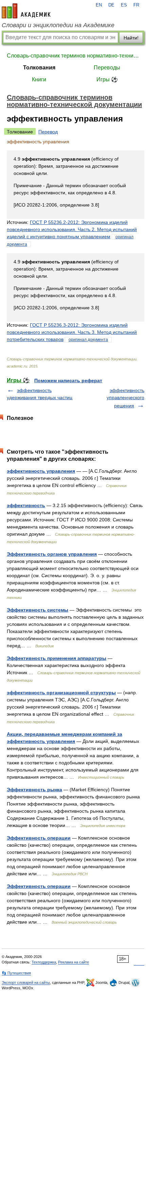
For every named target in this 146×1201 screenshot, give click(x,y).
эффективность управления (41, 471)
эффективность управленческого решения (125, 398)
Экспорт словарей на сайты (26, 982)
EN (99, 5)
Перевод (48, 131)
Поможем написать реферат (68, 380)
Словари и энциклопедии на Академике (58, 25)
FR (136, 5)
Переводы (107, 67)
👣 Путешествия (16, 973)
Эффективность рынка (34, 789)
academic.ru (26, 10)
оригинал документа (88, 339)
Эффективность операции (39, 838)
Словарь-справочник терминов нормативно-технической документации (73, 56)
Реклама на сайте (73, 962)
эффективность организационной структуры (61, 692)
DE (111, 5)
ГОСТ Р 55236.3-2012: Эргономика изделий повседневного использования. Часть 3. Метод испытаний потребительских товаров (72, 332)
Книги (39, 79)
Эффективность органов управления (52, 554)
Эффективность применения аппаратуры (56, 658)
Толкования (39, 67)
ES (124, 5)
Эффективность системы (37, 610)
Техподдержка (44, 962)
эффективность (26, 505)
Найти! (131, 37)
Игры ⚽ (107, 79)
